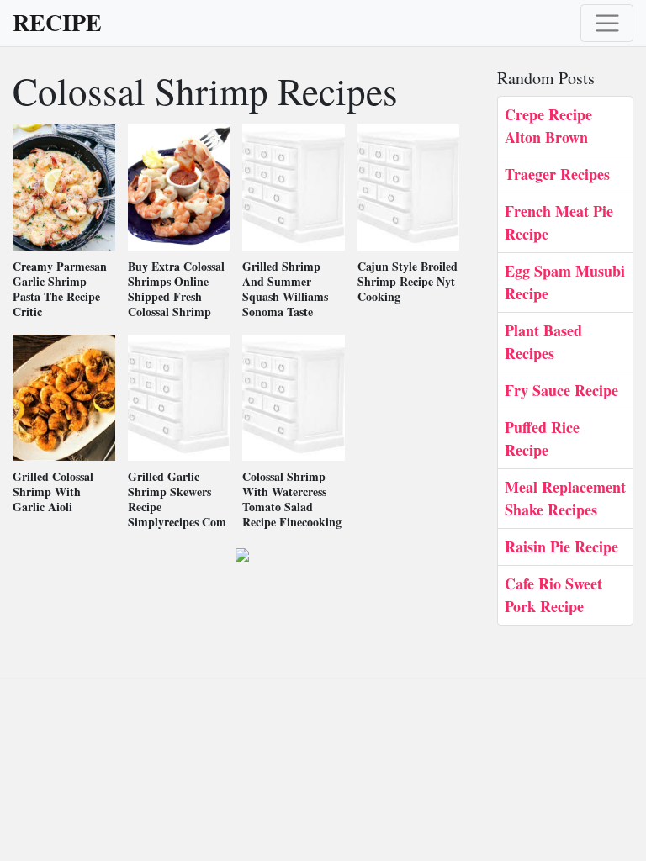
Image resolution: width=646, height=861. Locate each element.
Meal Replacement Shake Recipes (565, 498)
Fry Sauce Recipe (561, 390)
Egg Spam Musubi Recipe (565, 282)
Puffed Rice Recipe (542, 438)
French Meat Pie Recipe (559, 222)
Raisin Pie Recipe (561, 546)
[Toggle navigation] (606, 23)
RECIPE (57, 23)
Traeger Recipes (557, 174)
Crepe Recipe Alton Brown (548, 125)
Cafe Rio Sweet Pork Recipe (553, 595)
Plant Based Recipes (543, 342)
